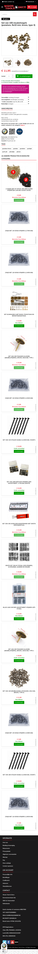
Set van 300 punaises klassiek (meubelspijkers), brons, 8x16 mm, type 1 (19, 357)
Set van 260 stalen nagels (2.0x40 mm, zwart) (19, 775)
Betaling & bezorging (9, 845)
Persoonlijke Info (7, 874)
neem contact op (9, 1)
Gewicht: (3, 140)
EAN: (2, 139)
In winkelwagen (24, 76)
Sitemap (5, 857)
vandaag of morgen (10, 97)
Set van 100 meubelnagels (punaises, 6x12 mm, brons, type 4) (19, 691)
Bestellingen (6, 877)
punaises (22, 148)
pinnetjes (12, 151)
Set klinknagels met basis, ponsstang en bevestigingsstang (19, 315)
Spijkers (22, 125)
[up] (13, 75)
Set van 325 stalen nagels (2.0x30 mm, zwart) (19, 440)
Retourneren (6, 848)
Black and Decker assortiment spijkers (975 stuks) (19, 608)
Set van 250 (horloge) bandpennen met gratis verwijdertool (19, 524)
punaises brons (6, 148)
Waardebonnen (7, 886)
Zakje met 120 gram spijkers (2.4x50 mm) (19, 272)
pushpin (29, 148)
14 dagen (7, 103)
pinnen (19, 151)
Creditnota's (6, 880)
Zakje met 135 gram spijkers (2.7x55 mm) (19, 231)
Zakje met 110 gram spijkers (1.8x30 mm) (19, 816)
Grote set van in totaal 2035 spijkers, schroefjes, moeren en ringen (19, 566)
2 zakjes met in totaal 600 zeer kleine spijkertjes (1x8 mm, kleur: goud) (19, 189)
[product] (19, 175)
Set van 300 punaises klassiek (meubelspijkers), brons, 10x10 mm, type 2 (19, 649)
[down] (13, 77)
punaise (15, 148)
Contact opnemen (8, 866)
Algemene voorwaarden (9, 854)
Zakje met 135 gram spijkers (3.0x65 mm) (19, 733)
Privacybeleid (6, 851)
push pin (4, 151)
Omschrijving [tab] (7, 108)
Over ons (5, 842)
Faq (4, 860)
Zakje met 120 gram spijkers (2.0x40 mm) (19, 398)
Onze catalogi (7, 863)
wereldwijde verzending (12, 99)
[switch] (4, 951)
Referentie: (4, 137)
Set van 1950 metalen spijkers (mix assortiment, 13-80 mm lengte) (19, 482)
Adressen (5, 883)
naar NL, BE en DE (12, 101)
